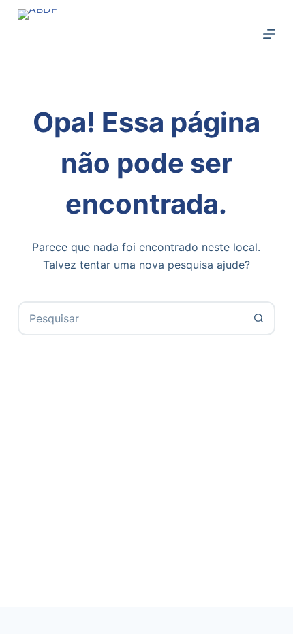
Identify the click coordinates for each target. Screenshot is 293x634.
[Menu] (269, 34)
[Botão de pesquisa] (258, 318)
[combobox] (131, 318)
